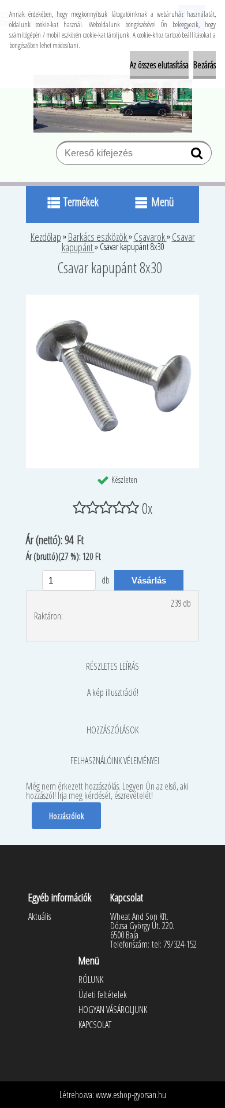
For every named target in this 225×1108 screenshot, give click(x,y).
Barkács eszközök (98, 237)
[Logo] (112, 104)
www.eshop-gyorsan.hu (131, 1094)
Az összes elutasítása (159, 64)
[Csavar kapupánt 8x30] (112, 299)
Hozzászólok (66, 815)
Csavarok (150, 237)
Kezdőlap (46, 237)
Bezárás (204, 64)
